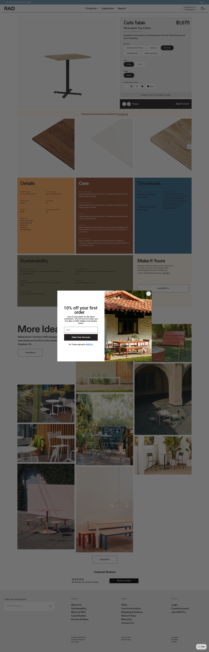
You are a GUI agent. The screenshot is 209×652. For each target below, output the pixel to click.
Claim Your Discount (81, 337)
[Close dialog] (148, 294)
